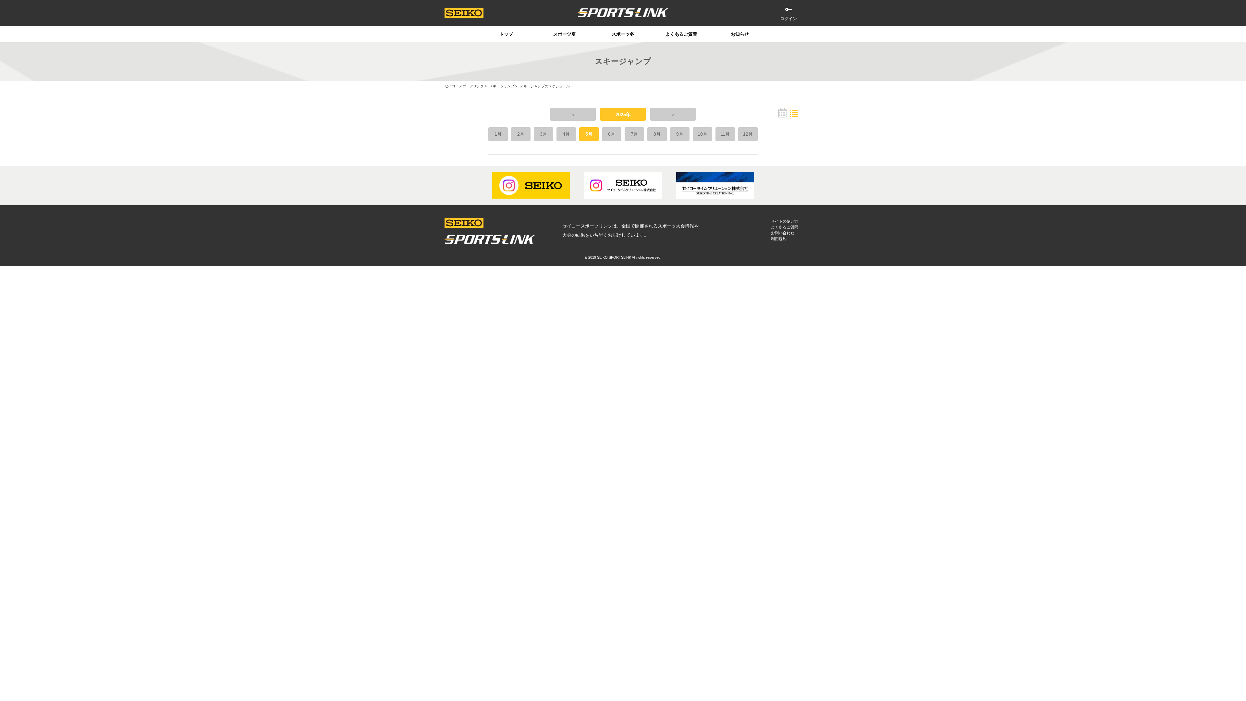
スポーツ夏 (564, 34)
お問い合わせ (782, 233)
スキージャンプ (501, 86)
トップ (506, 34)
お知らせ (740, 34)
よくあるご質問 (681, 34)
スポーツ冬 (623, 34)
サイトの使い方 (784, 221)
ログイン (788, 18)
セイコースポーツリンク (464, 86)
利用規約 (779, 239)
